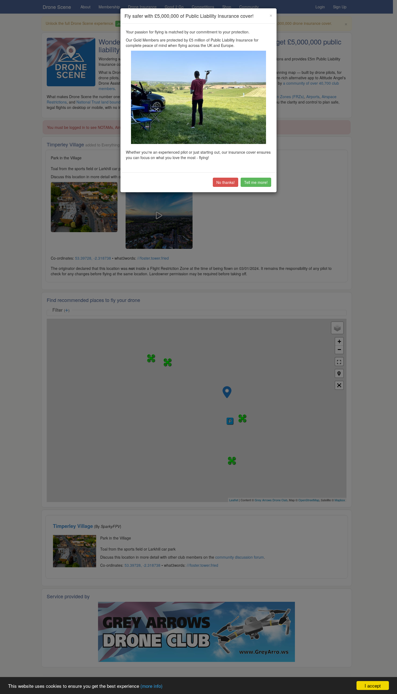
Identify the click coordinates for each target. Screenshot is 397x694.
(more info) (151, 685)
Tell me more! (256, 182)
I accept (373, 685)
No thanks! (225, 182)
